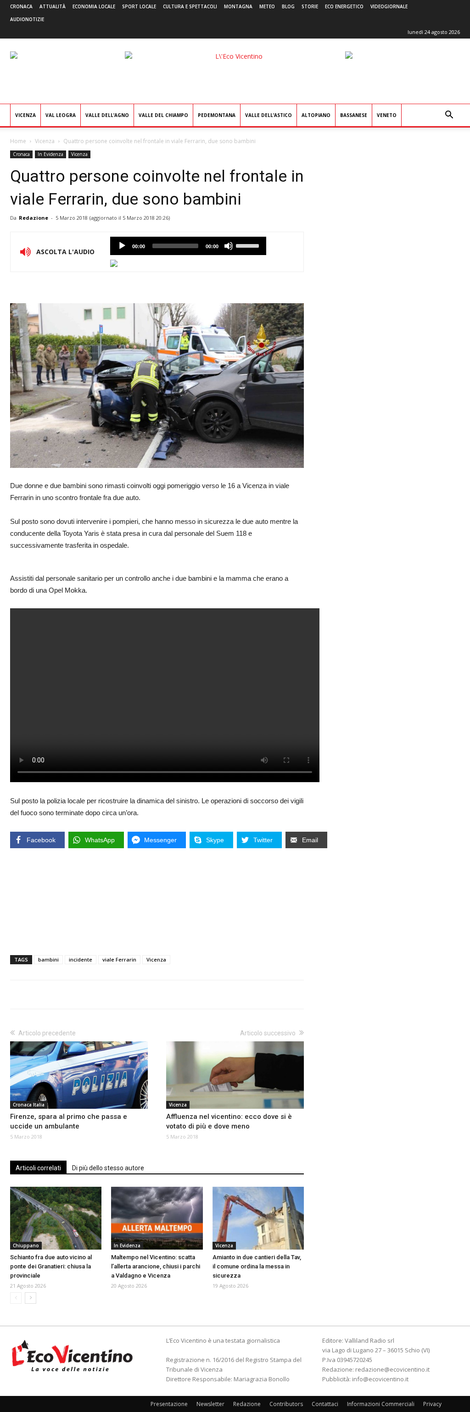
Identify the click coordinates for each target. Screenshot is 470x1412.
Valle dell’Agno (107, 115)
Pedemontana (216, 115)
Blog (288, 6)
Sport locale (139, 6)
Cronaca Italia (29, 1104)
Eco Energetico (344, 6)
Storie (310, 6)
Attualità (52, 6)
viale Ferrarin (119, 959)
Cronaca (21, 6)
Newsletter (210, 1404)
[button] (449, 115)
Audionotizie (27, 19)
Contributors (286, 1404)
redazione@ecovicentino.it (392, 1369)
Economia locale (94, 6)
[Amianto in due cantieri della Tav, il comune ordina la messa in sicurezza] (258, 1218)
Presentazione (169, 1404)
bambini (48, 959)
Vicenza (25, 115)
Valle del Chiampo (163, 115)
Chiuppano (26, 1245)
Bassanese (353, 115)
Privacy (432, 1404)
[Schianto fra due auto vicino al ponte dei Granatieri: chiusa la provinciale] (55, 1218)
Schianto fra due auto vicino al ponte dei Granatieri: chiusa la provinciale (51, 1266)
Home (18, 141)
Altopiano (316, 115)
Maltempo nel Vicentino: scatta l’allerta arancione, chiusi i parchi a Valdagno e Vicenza (155, 1266)
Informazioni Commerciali (380, 1404)
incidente (80, 959)
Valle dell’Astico (268, 115)
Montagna (238, 6)
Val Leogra (60, 115)
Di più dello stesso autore (108, 1168)
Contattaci (325, 1404)
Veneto (387, 115)
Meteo (267, 6)
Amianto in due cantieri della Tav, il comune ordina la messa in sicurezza (257, 1266)
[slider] (249, 245)
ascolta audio (122, 245)
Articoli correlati (38, 1168)
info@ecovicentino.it (380, 1379)
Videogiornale (389, 6)
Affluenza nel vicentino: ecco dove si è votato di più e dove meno (229, 1121)
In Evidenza (50, 154)
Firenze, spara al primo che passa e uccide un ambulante (68, 1121)
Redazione (33, 217)
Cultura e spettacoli (190, 6)
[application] (188, 246)
